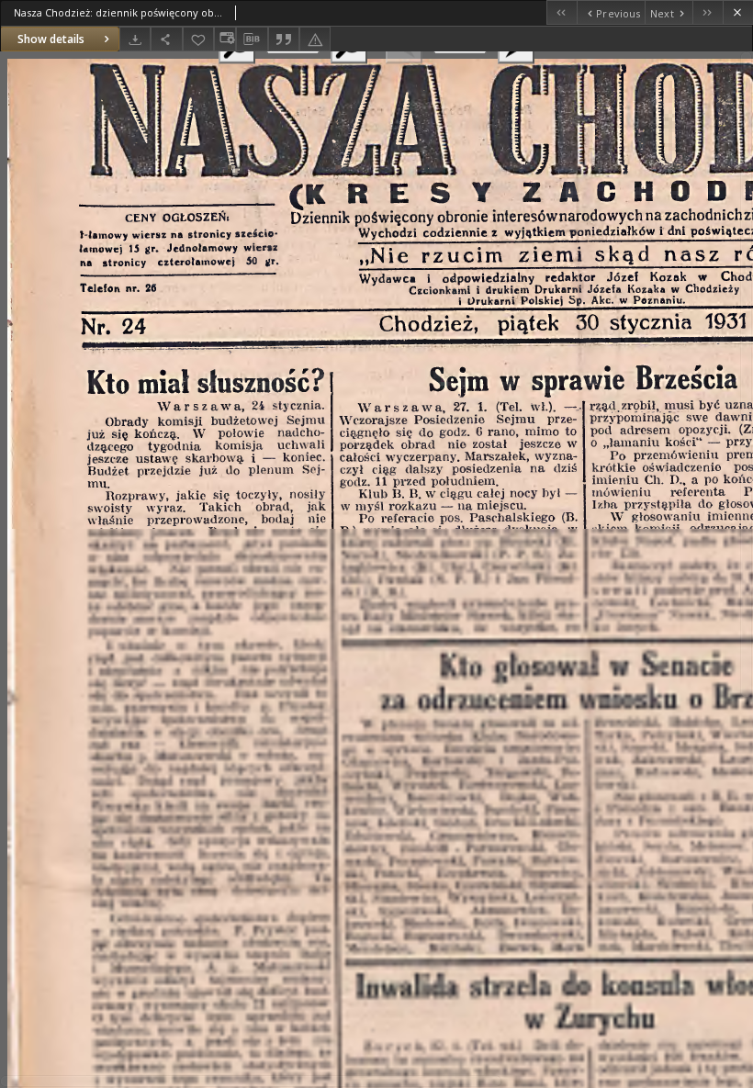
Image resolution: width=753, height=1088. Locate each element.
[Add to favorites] (198, 39)
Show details (50, 39)
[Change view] (225, 39)
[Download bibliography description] (251, 39)
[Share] (166, 39)
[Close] (738, 12)
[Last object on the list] (707, 12)
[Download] (135, 39)
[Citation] (283, 39)
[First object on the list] (561, 12)
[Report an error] (315, 39)
